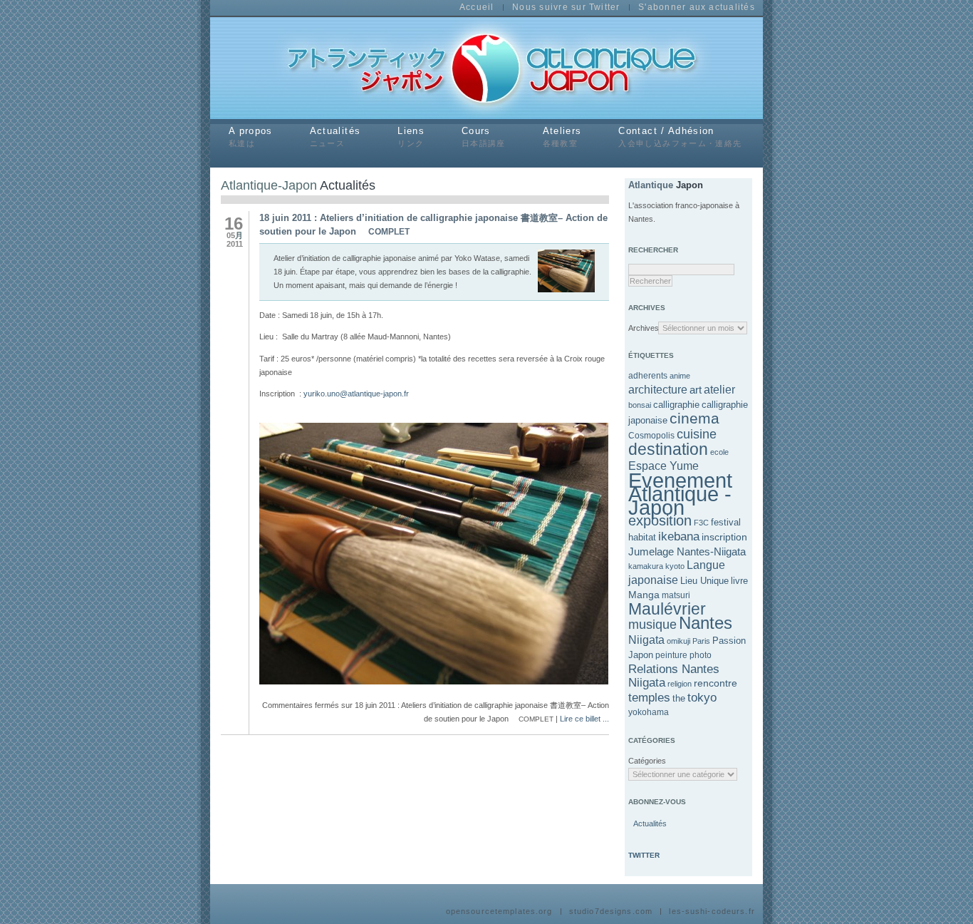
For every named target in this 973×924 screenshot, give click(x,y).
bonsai (639, 405)
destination (668, 449)
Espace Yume (663, 466)
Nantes (705, 622)
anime (680, 375)
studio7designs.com (610, 911)
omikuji (678, 641)
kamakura (645, 566)
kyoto (675, 566)
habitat (642, 537)
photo (701, 655)
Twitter (644, 855)
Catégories (643, 760)
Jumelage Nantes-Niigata (687, 551)
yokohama (648, 712)
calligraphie (676, 404)
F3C (701, 522)
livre (739, 580)
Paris (701, 641)
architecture (657, 390)
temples (649, 697)
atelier (719, 390)
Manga (644, 594)
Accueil (476, 7)
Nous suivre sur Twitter (566, 7)
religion (679, 683)
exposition (660, 520)
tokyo (702, 697)
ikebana (678, 536)
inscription (724, 537)
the (678, 698)
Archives (643, 328)
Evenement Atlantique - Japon (680, 493)
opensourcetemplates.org (499, 911)
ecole (719, 452)
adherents (647, 376)
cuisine (697, 434)
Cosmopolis (651, 436)
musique (652, 624)
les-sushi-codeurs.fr (711, 911)
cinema (694, 418)
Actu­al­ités (649, 823)
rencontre (715, 683)
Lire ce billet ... (584, 718)
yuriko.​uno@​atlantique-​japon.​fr (356, 393)
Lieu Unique (704, 580)
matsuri (676, 595)
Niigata (646, 640)
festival (726, 522)
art (696, 390)
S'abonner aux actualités (696, 7)
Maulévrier (667, 609)
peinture (671, 655)
